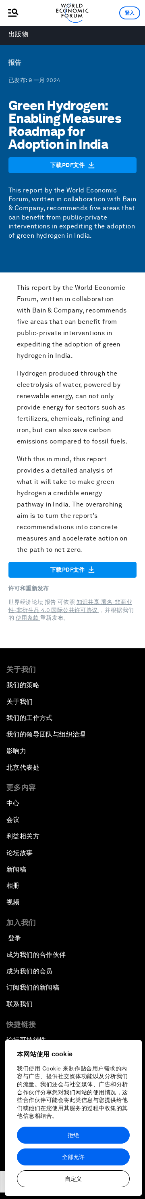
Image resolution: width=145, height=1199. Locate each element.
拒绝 (73, 1135)
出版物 (18, 34)
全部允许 (73, 1157)
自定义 (73, 1179)
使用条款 (28, 617)
